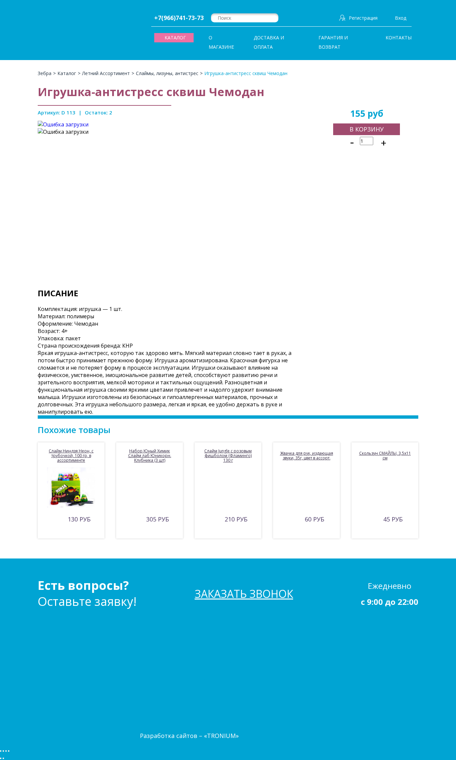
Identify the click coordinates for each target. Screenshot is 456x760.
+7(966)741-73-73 (179, 18)
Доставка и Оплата (269, 42)
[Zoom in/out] (8, 751)
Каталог (369, 665)
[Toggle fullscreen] (6, 751)
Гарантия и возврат (333, 42)
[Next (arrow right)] (3, 758)
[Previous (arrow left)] (0, 758)
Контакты (399, 37)
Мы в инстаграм (247, 661)
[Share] (3, 751)
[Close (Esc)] (0, 751)
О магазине (221, 42)
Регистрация (363, 18)
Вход (400, 18)
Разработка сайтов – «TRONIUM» (189, 736)
